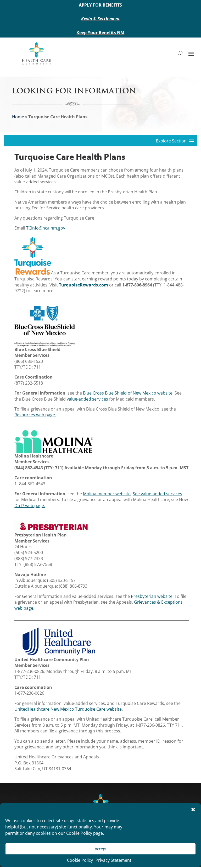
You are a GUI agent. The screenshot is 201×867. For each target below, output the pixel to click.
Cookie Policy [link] (80, 860)
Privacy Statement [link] (113, 860)
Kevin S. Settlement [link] (100, 19)
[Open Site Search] (180, 53)
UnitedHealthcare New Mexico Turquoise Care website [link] (68, 709)
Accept (101, 848)
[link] (36, 53)
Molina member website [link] (107, 494)
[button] (193, 809)
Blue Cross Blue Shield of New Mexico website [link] (127, 393)
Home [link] (18, 117)
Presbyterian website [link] (151, 596)
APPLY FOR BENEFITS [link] (100, 5)
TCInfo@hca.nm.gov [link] (45, 228)
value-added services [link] (87, 399)
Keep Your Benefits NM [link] (100, 32)
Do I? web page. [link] (29, 505)
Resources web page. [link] (35, 415)
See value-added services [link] (157, 494)
